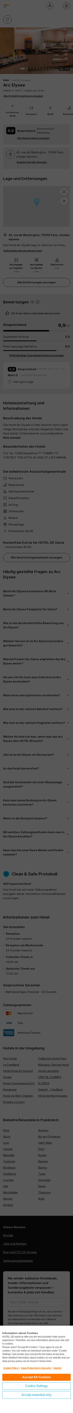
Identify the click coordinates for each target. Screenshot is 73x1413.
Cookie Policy (10, 1368)
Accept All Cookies (36, 1377)
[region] (36, 1369)
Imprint (57, 1368)
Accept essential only (36, 1394)
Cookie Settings (36, 1386)
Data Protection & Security (36, 1368)
